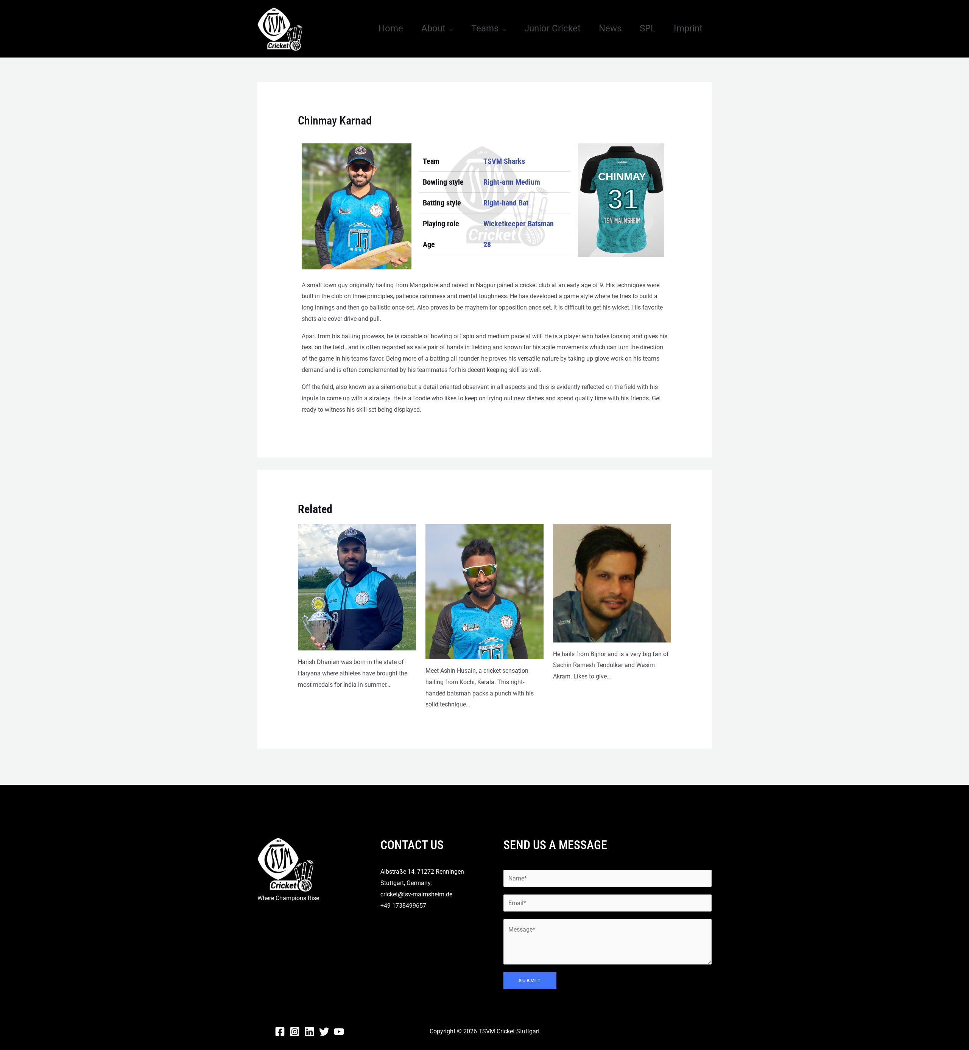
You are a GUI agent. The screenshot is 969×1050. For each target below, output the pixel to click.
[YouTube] (339, 1032)
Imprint (688, 28)
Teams (485, 28)
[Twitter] (324, 1032)
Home (391, 28)
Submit (530, 980)
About (433, 28)
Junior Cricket (552, 28)
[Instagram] (295, 1032)
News (610, 28)
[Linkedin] (309, 1032)
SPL (648, 28)
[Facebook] (280, 1032)
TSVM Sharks (504, 161)
